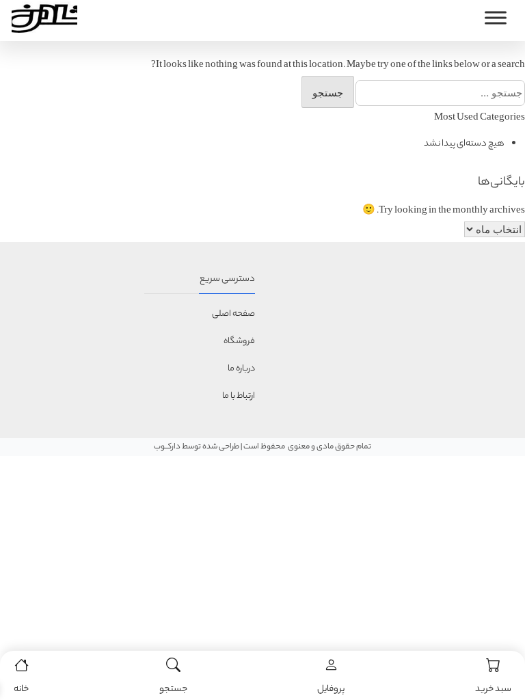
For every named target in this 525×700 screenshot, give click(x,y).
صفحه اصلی (233, 314)
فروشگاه (239, 341)
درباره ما (241, 369)
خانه (21, 689)
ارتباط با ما (238, 396)
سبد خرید (493, 689)
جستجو (173, 689)
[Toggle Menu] (496, 17)
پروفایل (331, 689)
